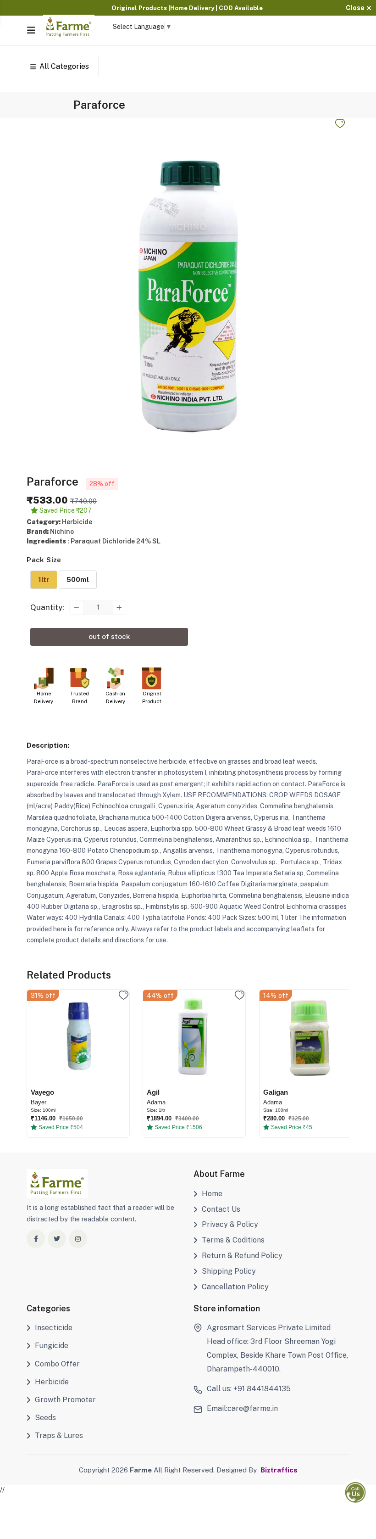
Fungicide (51, 1345)
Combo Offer (57, 1364)
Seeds (45, 1417)
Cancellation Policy (235, 1286)
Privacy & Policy (230, 1224)
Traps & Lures (59, 1435)
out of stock (109, 636)
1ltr (44, 579)
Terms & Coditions (233, 1240)
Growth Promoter (65, 1399)
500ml (77, 579)
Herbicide (52, 1381)
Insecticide (53, 1327)
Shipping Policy (229, 1271)
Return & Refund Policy (242, 1255)
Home (212, 1193)
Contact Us (221, 1209)
